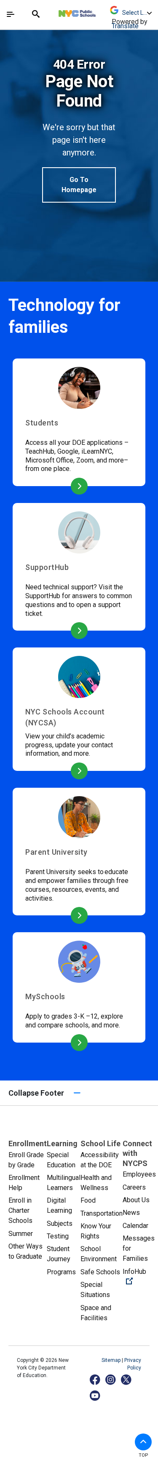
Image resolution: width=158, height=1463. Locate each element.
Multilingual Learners (63, 1183)
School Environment (98, 1254)
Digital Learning (59, 1205)
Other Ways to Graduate (25, 1251)
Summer (20, 1234)
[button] (143, 1442)
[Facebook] (95, 1379)
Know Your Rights (95, 1231)
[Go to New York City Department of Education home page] (102, 11)
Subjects (59, 1224)
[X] (126, 1379)
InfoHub (139, 1276)
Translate (125, 26)
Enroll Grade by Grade (26, 1160)
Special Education (61, 1160)
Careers (134, 1187)
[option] (79, 129)
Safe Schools (100, 1272)
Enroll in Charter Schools (20, 1210)
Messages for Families (139, 1248)
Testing (58, 1236)
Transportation (101, 1213)
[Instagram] (111, 1379)
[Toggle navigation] (10, 14)
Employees (139, 1174)
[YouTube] (95, 1395)
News (131, 1213)
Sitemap (112, 1360)
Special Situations (95, 1290)
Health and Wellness (96, 1183)
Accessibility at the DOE (99, 1160)
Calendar (135, 1226)
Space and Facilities (95, 1313)
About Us (136, 1200)
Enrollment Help (24, 1183)
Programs (61, 1272)
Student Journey (58, 1254)
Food (88, 1200)
